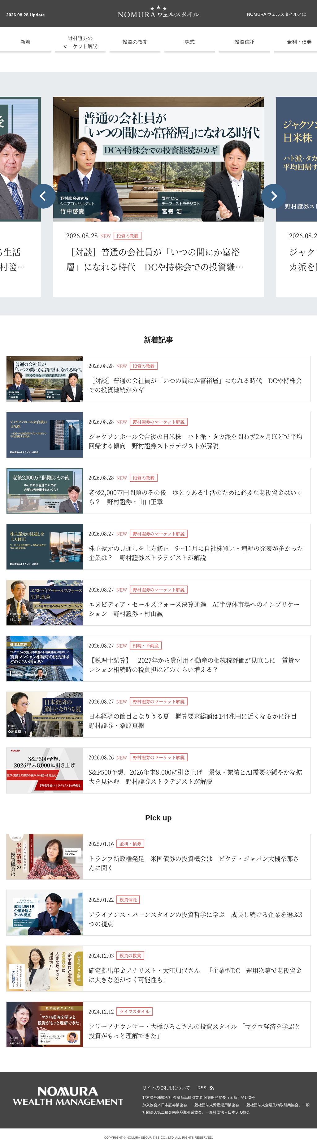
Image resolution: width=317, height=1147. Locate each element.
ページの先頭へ (309, 1083)
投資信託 (244, 41)
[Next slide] (273, 196)
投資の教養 (135, 41)
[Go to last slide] (43, 196)
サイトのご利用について (166, 1087)
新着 (25, 41)
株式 (190, 41)
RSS (202, 1087)
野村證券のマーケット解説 (80, 42)
